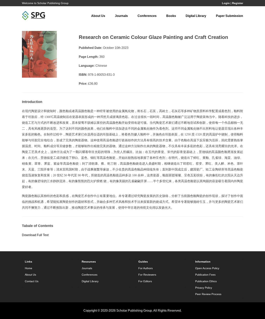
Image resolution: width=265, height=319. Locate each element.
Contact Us (31, 281)
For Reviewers (147, 274)
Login (226, 3)
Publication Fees (205, 274)
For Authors (145, 268)
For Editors (145, 281)
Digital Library (196, 16)
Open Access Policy (207, 268)
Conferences (147, 16)
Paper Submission (229, 16)
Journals (121, 16)
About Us (98, 16)
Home (28, 268)
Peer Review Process (208, 294)
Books (171, 16)
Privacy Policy (203, 287)
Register (237, 3)
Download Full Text (35, 235)
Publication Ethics (206, 281)
